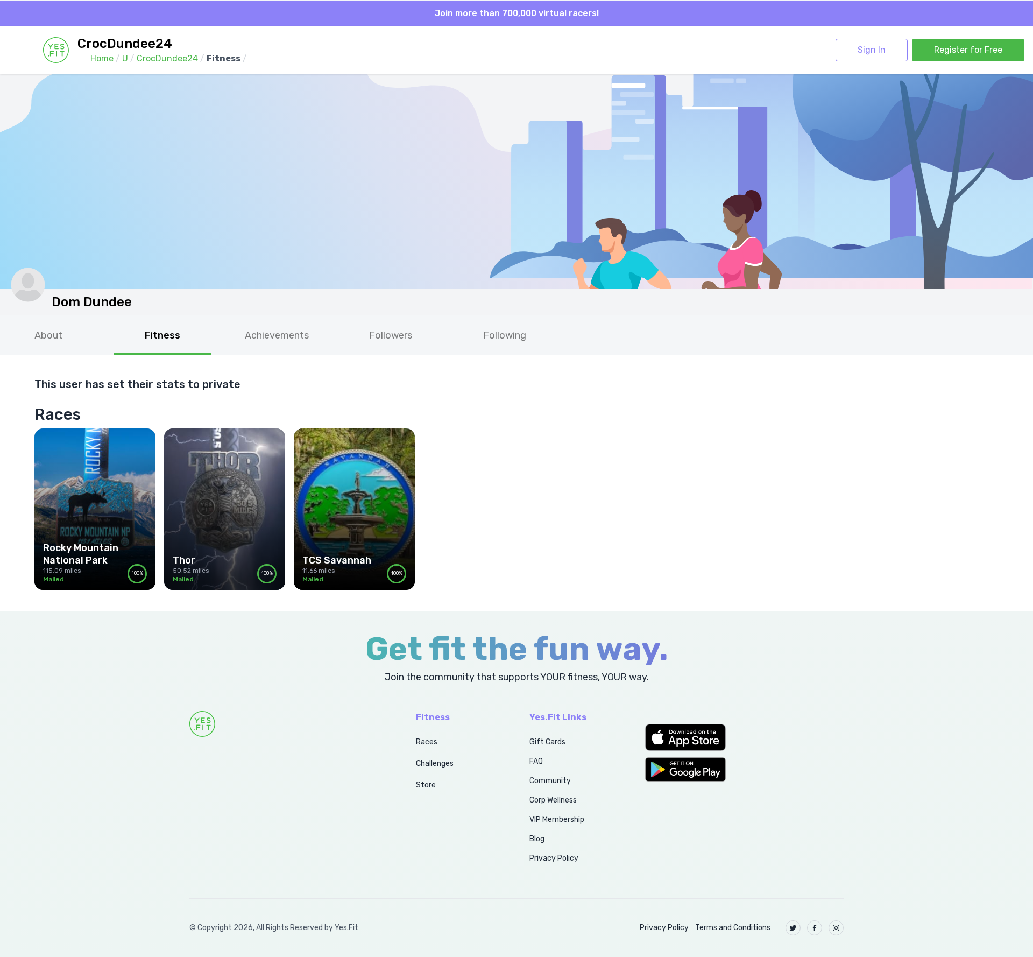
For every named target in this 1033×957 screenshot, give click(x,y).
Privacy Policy (553, 858)
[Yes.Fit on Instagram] (836, 927)
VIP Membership (556, 819)
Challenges (435, 763)
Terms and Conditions (732, 927)
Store (426, 785)
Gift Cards (547, 742)
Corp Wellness (553, 800)
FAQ (536, 761)
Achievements (277, 335)
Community (550, 780)
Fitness (162, 335)
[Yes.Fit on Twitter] (793, 927)
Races (426, 742)
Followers (390, 335)
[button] (744, 737)
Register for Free (968, 50)
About (48, 335)
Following (504, 335)
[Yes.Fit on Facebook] (814, 927)
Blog (536, 838)
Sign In (872, 50)
